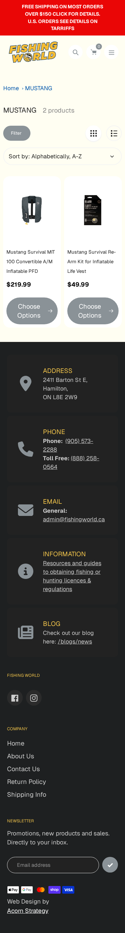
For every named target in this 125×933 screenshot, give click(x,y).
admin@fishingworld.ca (74, 519)
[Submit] (110, 865)
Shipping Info (26, 794)
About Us (20, 756)
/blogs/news (75, 641)
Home (11, 88)
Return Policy (26, 782)
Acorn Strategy (27, 911)
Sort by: (19, 156)
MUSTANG (38, 88)
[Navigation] (111, 52)
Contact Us (23, 769)
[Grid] (93, 133)
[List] (114, 133)
